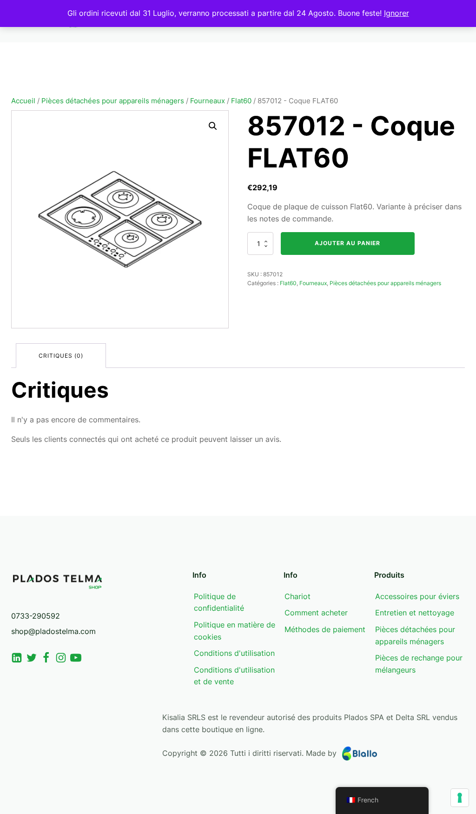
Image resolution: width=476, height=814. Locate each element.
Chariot (297, 596)
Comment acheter (316, 612)
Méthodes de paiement (324, 629)
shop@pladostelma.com (53, 631)
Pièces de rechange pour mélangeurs (419, 663)
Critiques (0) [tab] (61, 355)
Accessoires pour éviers (417, 596)
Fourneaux (207, 101)
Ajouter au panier (347, 243)
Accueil (23, 101)
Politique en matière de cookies (234, 630)
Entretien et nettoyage (414, 612)
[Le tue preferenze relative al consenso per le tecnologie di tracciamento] (460, 798)
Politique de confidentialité (219, 602)
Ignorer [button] (396, 13)
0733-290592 (35, 616)
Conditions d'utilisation (234, 653)
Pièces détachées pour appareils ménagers (112, 101)
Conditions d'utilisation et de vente (234, 676)
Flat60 (241, 101)
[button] (213, 126)
